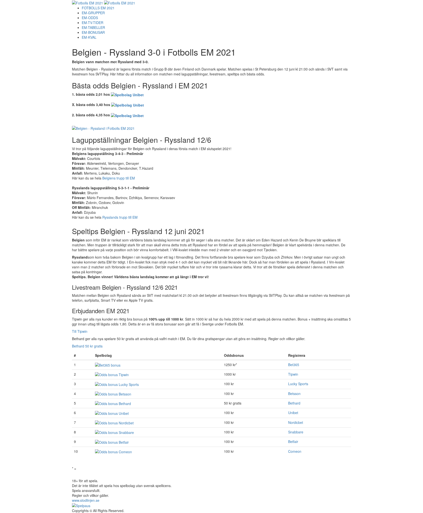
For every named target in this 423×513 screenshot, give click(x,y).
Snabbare (295, 431)
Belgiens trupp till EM (118, 178)
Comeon (294, 451)
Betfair (293, 441)
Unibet (293, 412)
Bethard (294, 403)
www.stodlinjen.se (85, 500)
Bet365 (293, 364)
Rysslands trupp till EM (120, 217)
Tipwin (293, 374)
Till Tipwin (79, 331)
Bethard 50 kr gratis (87, 346)
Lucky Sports (298, 383)
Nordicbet (295, 422)
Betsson (294, 393)
